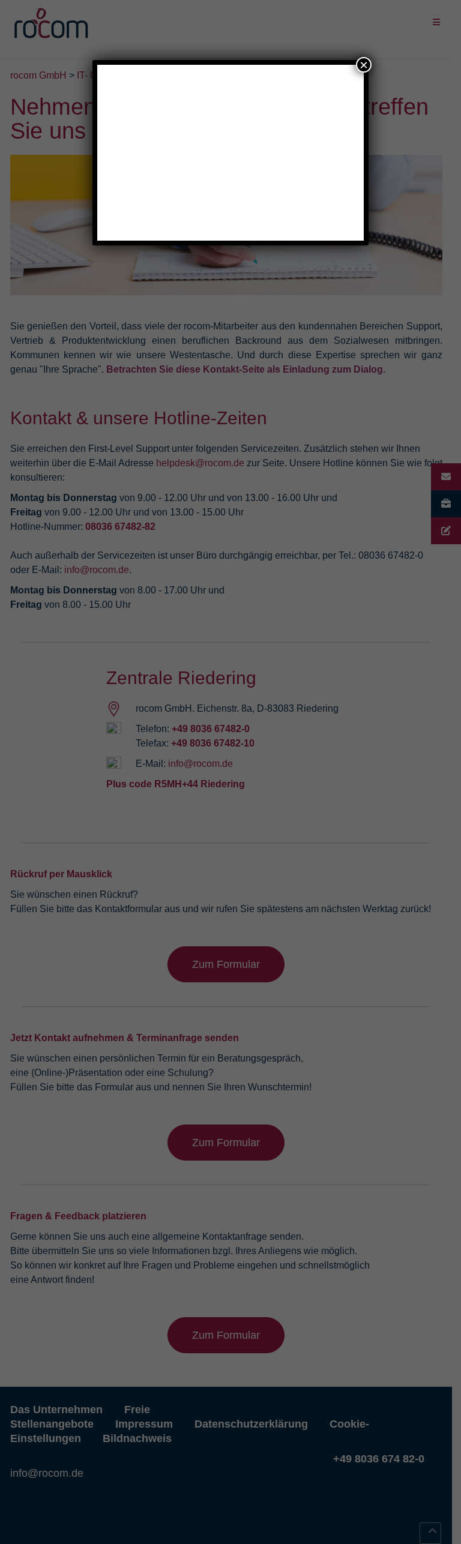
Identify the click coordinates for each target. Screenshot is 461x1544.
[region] (231, 156)
